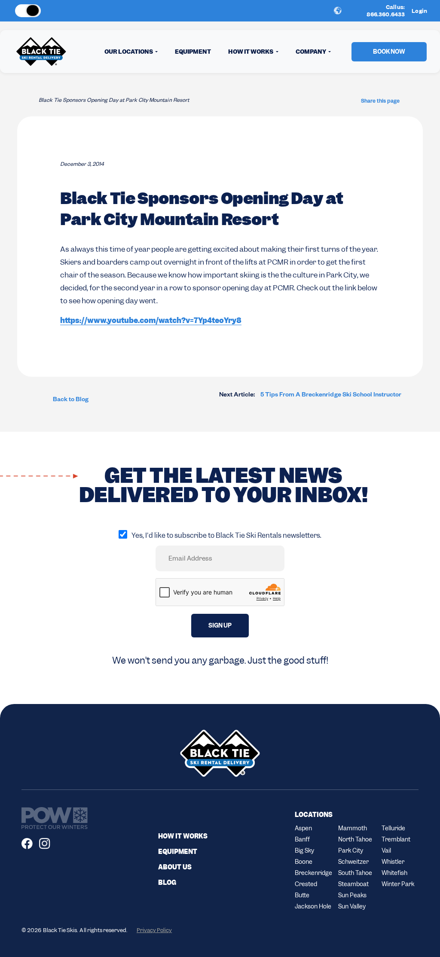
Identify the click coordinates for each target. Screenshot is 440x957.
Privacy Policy (154, 930)
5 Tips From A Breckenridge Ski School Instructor (310, 395)
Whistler (393, 862)
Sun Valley (352, 906)
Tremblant (396, 839)
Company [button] (311, 51)
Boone (303, 862)
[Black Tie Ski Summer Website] (60, 10)
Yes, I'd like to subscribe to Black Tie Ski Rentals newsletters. (226, 535)
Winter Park (398, 884)
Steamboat (353, 884)
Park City (350, 850)
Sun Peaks (352, 895)
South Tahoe (355, 873)
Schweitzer (353, 862)
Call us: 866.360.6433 (386, 10)
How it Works (183, 836)
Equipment (193, 51)
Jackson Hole (313, 906)
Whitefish (394, 873)
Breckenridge (313, 873)
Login (419, 11)
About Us (175, 867)
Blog (167, 882)
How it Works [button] (251, 51)
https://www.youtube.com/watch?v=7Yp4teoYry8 (150, 320)
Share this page (380, 102)
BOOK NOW (389, 51)
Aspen (303, 828)
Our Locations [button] (129, 51)
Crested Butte (306, 889)
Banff (302, 839)
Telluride (393, 828)
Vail (386, 850)
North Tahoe (355, 839)
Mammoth (352, 828)
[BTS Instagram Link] (48, 843)
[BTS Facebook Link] (30, 843)
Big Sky (304, 850)
